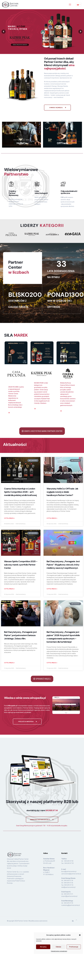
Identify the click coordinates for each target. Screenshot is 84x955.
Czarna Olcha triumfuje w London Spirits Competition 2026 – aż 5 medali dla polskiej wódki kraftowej (20, 492)
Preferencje (73, 947)
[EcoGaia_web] (73, 234)
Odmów (58, 947)
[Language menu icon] (78, 4)
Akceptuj (43, 947)
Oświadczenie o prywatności (59, 951)
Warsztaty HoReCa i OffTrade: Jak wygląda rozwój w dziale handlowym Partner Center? (62, 492)
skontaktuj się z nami (42, 810)
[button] (80, 935)
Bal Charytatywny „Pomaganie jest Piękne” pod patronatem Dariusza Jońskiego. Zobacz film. (20, 635)
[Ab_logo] (52, 234)
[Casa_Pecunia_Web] (16, 374)
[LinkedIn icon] (73, 921)
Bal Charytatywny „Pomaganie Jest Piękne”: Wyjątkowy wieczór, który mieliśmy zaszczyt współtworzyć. (63, 564)
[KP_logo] (32, 234)
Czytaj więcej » (9, 518)
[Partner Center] (10, 4)
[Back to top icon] (76, 920)
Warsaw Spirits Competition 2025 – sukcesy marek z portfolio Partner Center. (20, 564)
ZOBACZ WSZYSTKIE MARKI (19, 44)
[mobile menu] (70, 4)
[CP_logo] (11, 234)
